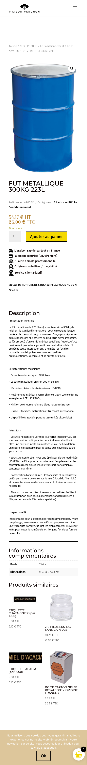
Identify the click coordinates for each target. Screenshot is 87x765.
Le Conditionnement (52, 46)
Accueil (13, 46)
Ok (43, 755)
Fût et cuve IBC (63, 202)
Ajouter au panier (46, 236)
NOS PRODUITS (28, 46)
